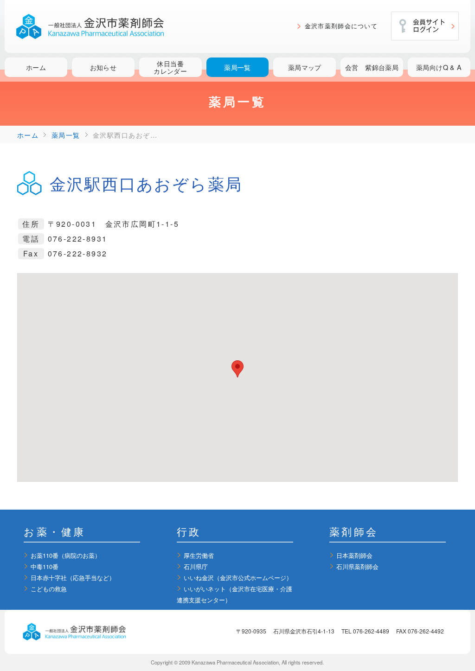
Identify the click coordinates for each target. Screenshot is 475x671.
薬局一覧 (237, 67)
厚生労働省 (199, 555)
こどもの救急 (49, 588)
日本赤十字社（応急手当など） (73, 577)
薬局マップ (304, 67)
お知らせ (103, 67)
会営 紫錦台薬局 (371, 67)
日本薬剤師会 (354, 555)
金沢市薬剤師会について (341, 25)
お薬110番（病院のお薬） (66, 555)
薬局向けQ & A (439, 67)
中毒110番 (44, 566)
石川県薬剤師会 (357, 566)
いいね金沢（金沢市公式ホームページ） (238, 577)
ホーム (36, 67)
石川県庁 (196, 566)
